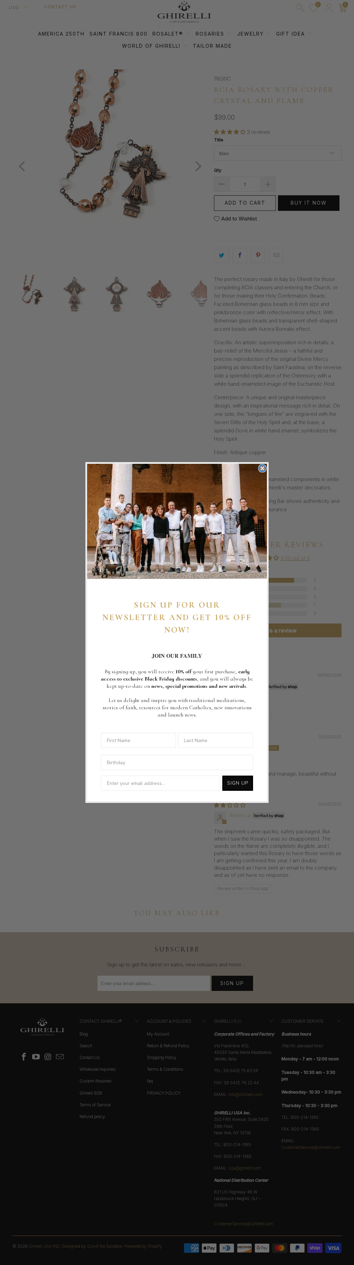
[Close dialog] (262, 468)
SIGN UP (237, 783)
